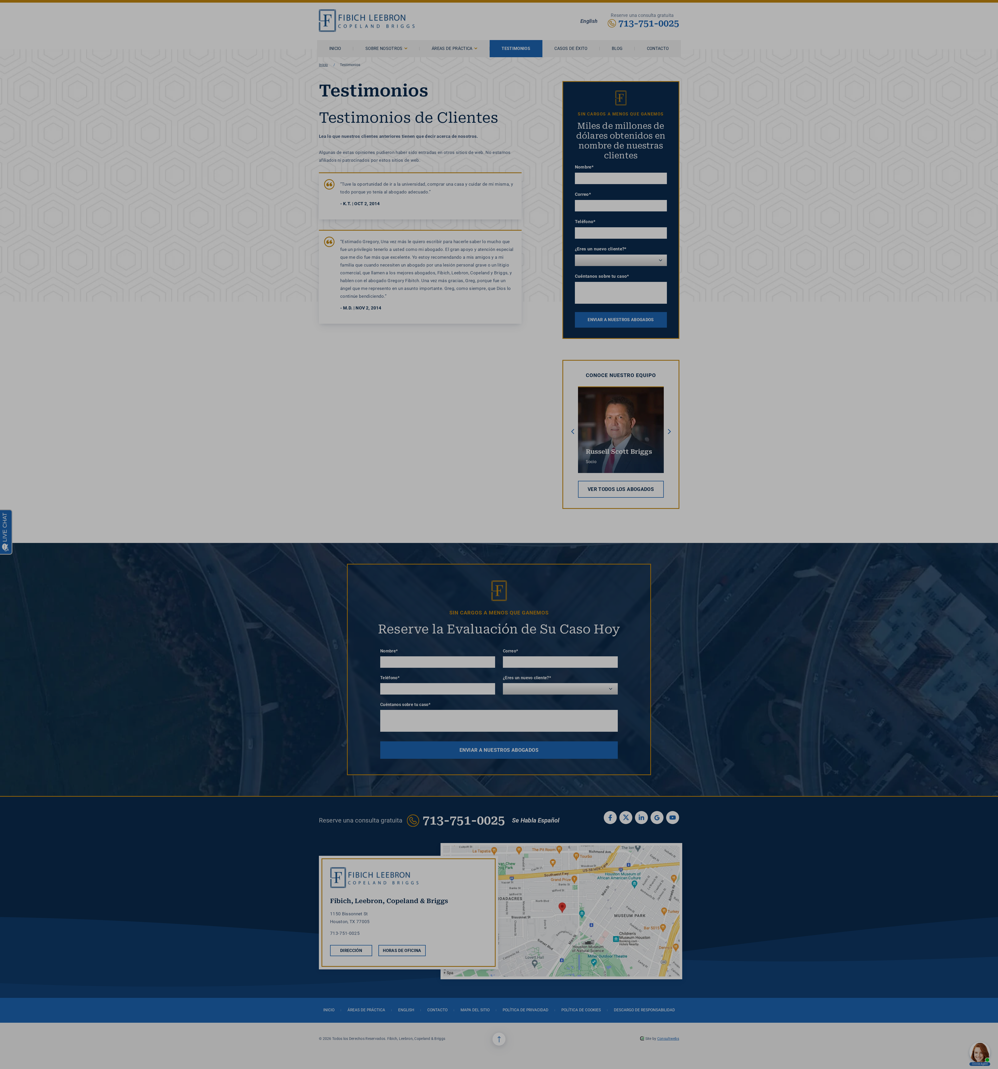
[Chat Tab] (499, 534)
